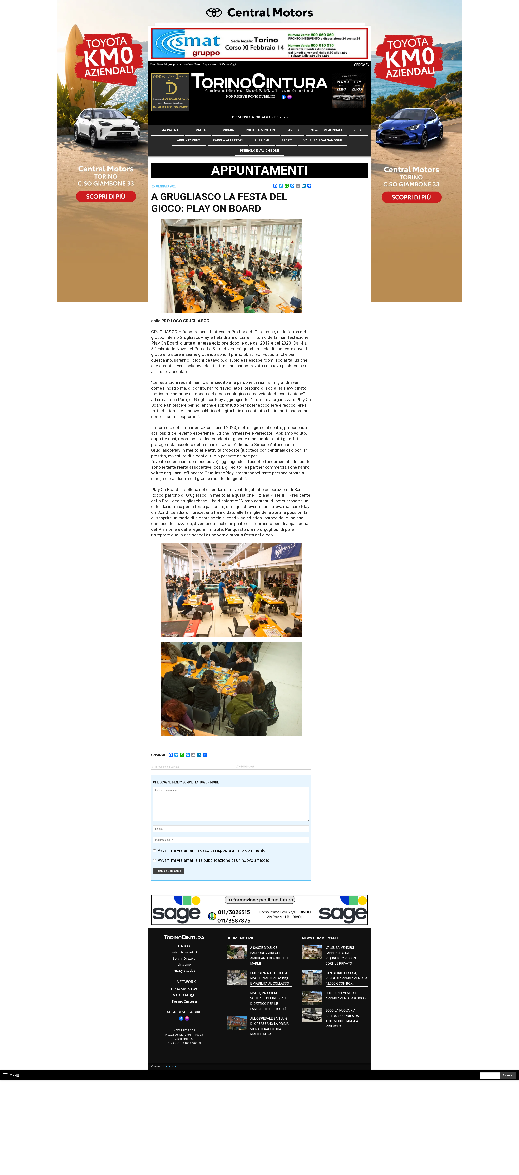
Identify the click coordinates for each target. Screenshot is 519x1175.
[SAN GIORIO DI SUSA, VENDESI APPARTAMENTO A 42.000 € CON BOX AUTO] (312, 977)
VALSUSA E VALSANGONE (322, 140)
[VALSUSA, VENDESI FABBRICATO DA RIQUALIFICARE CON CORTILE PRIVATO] (312, 952)
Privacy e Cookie (184, 971)
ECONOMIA (226, 130)
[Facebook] (181, 1020)
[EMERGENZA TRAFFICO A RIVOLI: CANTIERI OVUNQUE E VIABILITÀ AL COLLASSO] (237, 977)
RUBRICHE (262, 140)
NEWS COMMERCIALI (326, 130)
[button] (352, 64)
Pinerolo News (184, 989)
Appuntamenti (259, 170)
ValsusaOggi (184, 995)
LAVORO (292, 130)
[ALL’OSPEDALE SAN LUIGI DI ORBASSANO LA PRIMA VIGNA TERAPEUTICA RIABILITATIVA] (237, 1023)
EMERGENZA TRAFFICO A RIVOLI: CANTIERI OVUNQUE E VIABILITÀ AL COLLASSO (270, 978)
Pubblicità (184, 946)
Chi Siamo (184, 964)
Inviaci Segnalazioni (184, 952)
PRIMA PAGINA (168, 130)
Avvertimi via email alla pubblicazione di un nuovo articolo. (214, 860)
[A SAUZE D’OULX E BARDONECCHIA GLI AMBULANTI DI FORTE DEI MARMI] (237, 952)
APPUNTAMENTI (189, 140)
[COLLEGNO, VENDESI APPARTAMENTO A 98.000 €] (312, 998)
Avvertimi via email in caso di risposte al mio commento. (212, 850)
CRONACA (198, 130)
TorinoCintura (184, 1001)
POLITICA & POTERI (260, 130)
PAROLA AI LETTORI (228, 140)
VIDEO (358, 130)
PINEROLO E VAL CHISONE (259, 150)
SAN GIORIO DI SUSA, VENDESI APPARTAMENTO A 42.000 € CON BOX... (346, 978)
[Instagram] (187, 1020)
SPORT (286, 140)
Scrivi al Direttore (184, 958)
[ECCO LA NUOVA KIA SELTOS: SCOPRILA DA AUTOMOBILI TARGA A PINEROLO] (312, 1015)
